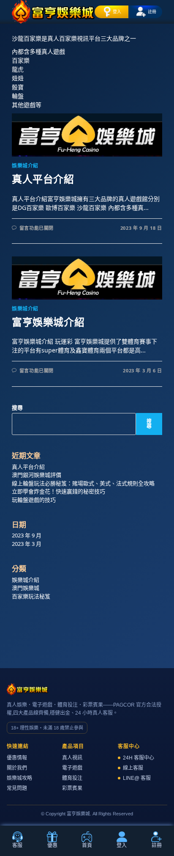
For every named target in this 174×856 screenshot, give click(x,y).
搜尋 (17, 407)
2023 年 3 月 (26, 544)
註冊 (152, 11)
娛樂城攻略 (19, 778)
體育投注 (72, 778)
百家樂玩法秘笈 (31, 596)
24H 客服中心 (138, 758)
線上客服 (133, 768)
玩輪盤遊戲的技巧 (34, 500)
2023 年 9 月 (26, 535)
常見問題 (17, 788)
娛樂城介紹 (25, 165)
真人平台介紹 (43, 179)
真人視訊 (72, 758)
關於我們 (17, 768)
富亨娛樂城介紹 (48, 322)
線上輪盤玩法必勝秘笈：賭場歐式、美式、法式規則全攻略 (83, 483)
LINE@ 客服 (137, 778)
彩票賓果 (72, 788)
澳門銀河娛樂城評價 (36, 475)
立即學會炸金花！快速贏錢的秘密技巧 (58, 491)
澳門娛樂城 (25, 588)
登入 (117, 11)
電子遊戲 (72, 768)
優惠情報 (17, 758)
